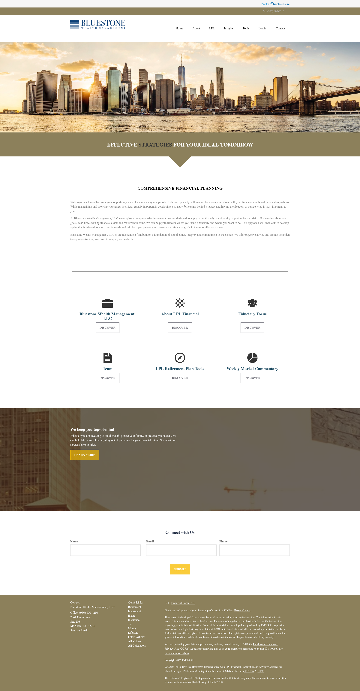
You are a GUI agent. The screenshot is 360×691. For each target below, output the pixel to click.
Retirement (134, 607)
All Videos (134, 641)
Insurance (134, 620)
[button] (196, 28)
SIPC (261, 671)
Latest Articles (136, 637)
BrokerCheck (242, 610)
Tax (130, 624)
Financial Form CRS (183, 603)
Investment (134, 611)
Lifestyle (133, 632)
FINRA (249, 671)
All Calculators (137, 645)
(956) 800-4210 (275, 11)
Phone (223, 541)
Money (132, 628)
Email (150, 541)
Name (74, 541)
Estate (131, 615)
